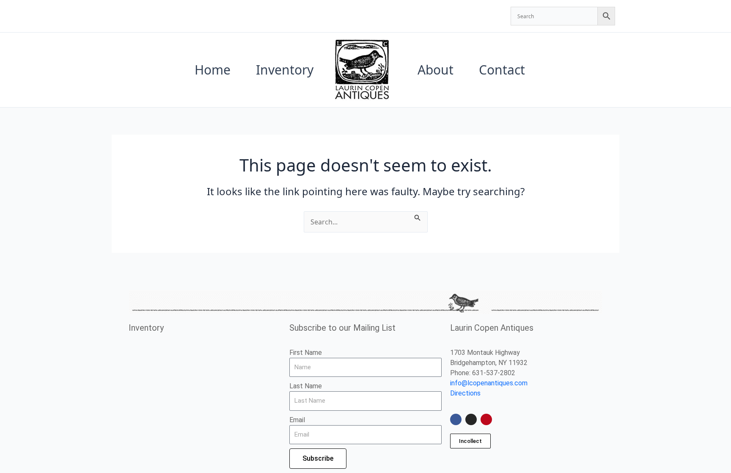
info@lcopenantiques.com (489, 383)
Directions (465, 393)
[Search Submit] (417, 216)
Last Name (305, 386)
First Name (305, 353)
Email (297, 420)
